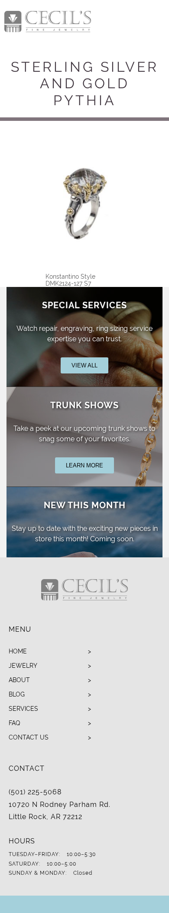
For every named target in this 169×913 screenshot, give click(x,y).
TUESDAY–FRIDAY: (34, 854)
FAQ (14, 723)
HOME (18, 651)
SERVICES (23, 708)
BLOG (17, 694)
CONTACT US (29, 737)
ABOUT (19, 679)
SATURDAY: (24, 864)
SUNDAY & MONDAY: (38, 873)
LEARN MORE (84, 465)
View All (85, 365)
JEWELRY (23, 665)
